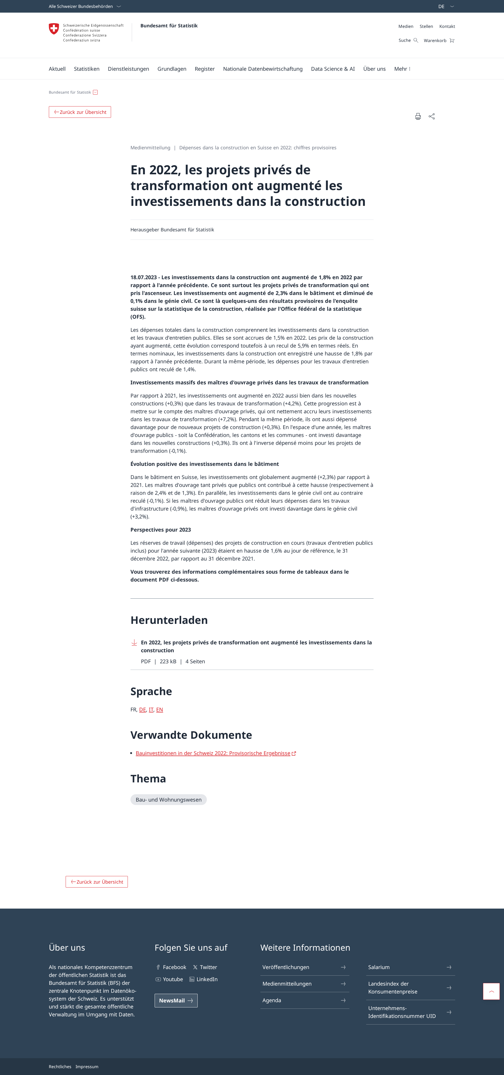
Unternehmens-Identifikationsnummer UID (402, 1012)
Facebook (174, 967)
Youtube (173, 979)
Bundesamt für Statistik (169, 25)
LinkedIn (207, 979)
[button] (57, 68)
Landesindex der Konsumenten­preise (392, 987)
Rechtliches (60, 1066)
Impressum (87, 1066)
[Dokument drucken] (418, 116)
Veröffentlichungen (285, 967)
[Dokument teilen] (431, 116)
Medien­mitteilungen (287, 983)
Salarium (379, 967)
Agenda (271, 1000)
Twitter (208, 967)
